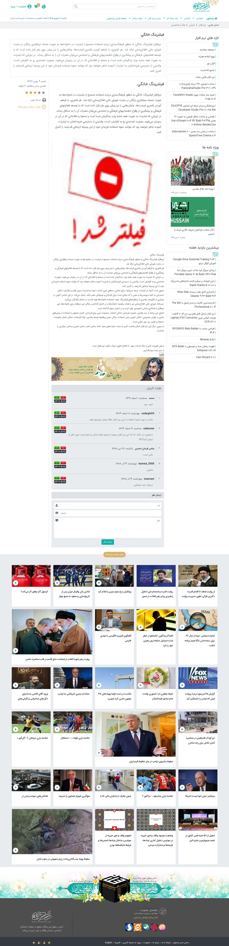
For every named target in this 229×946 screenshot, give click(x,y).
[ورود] (44, 942)
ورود (12, 6)
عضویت (22, 6)
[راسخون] (206, 11)
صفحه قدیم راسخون (117, 19)
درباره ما (156, 942)
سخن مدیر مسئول (181, 942)
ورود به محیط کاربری (132, 942)
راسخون (210, 19)
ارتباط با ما (166, 942)
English (108, 942)
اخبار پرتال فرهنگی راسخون (145, 917)
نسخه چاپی (36, 100)
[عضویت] (39, 942)
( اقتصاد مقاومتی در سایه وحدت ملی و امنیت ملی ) (29, 18)
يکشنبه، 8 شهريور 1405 (58, 18)
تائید (162, 355)
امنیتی (192, 25)
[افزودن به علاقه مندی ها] (33, 942)
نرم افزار (202, 25)
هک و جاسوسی (178, 25)
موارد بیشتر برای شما (29, 107)
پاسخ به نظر (60, 401)
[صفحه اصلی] (49, 942)
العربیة (117, 942)
